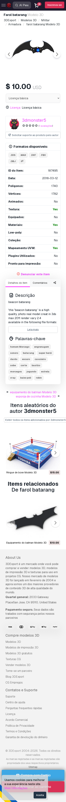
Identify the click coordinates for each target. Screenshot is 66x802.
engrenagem (41, 346)
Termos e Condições (18, 731)
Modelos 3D (13, 642)
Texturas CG (13, 659)
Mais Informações (15, 788)
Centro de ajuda (15, 702)
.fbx (43, 155)
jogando (31, 371)
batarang (28, 352)
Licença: (15, 107)
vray (12, 377)
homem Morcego (19, 346)
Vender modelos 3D (17, 665)
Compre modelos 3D (22, 635)
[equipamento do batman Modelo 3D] (33, 519)
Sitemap (33, 767)
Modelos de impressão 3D (21, 647)
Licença (10, 714)
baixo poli (25, 377)
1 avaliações (45, 125)
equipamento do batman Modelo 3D (33, 392)
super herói (45, 352)
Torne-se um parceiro (18, 671)
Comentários (40, 282)
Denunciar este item (35, 274)
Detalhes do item (17, 282)
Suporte (10, 696)
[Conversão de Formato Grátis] (22, 161)
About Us (13, 557)
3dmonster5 (34, 120)
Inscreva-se (54, 5)
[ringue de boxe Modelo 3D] (33, 449)
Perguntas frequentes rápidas (23, 708)
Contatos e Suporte (21, 690)
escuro (26, 359)
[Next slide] (57, 54)
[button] (55, 453)
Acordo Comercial (16, 720)
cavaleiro (40, 359)
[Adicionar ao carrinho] (48, 465)
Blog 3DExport (14, 677)
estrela (45, 371)
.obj (13, 161)
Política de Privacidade (19, 726)
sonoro (14, 352)
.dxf (33, 155)
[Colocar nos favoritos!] (55, 465)
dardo (13, 359)
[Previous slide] (9, 54)
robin (39, 377)
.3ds (12, 155)
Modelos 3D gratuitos (18, 653)
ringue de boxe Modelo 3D (21, 472)
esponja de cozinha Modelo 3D (36, 396)
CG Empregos (14, 682)
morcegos (16, 371)
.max (23, 155)
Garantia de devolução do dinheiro (26, 737)
